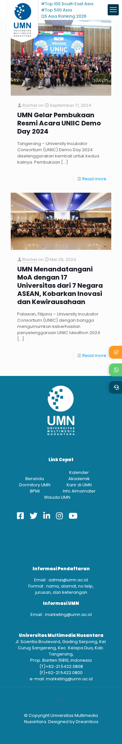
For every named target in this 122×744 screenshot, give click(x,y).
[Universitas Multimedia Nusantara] (22, 10)
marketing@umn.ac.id (68, 614)
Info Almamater (79, 491)
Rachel (29, 105)
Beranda (34, 479)
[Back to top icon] (61, 700)
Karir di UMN (79, 485)
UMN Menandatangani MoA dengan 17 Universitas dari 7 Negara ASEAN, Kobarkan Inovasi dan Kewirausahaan (60, 285)
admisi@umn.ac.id (68, 580)
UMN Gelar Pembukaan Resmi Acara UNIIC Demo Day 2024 (59, 123)
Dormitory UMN (34, 485)
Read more (94, 179)
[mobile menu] (113, 9)
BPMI (35, 491)
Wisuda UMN (57, 497)
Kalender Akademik (79, 475)
